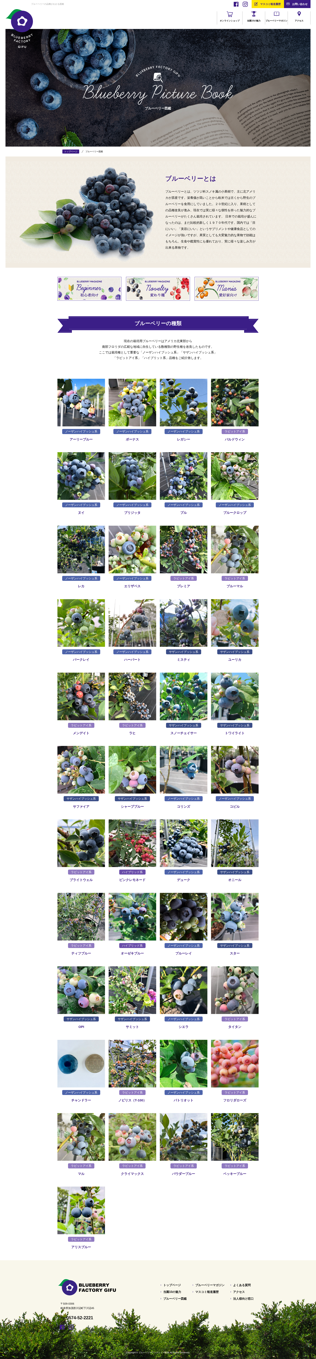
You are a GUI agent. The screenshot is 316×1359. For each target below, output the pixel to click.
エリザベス (132, 586)
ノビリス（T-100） (132, 1100)
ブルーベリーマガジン (210, 1285)
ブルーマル (235, 586)
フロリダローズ (234, 1100)
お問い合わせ (300, 4)
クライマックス (132, 1174)
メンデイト (81, 733)
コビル (235, 806)
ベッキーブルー (234, 1174)
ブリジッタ (132, 513)
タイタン (234, 1027)
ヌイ (81, 513)
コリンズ (183, 806)
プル (183, 513)
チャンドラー (81, 1100)
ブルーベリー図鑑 (175, 1298)
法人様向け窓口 (243, 1298)
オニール (234, 880)
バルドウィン (235, 439)
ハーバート (132, 659)
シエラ (184, 1027)
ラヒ (132, 733)
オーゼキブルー (132, 953)
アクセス (239, 1291)
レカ (81, 586)
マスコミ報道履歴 (270, 4)
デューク (183, 880)
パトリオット (183, 1100)
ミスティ (183, 659)
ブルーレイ (183, 953)
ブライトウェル (81, 880)
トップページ (172, 1285)
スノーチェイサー (183, 733)
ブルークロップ (234, 513)
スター (235, 953)
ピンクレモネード (132, 880)
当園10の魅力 (172, 1291)
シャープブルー (132, 806)
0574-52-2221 (79, 1317)
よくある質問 (242, 1285)
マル (81, 1174)
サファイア (81, 806)
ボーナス (132, 439)
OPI (81, 1027)
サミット (132, 1027)
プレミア (183, 586)
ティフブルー (81, 953)
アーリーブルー (81, 439)
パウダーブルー (183, 1174)
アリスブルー (81, 1247)
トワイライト (235, 733)
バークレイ (81, 659)
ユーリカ (234, 659)
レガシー (183, 439)
